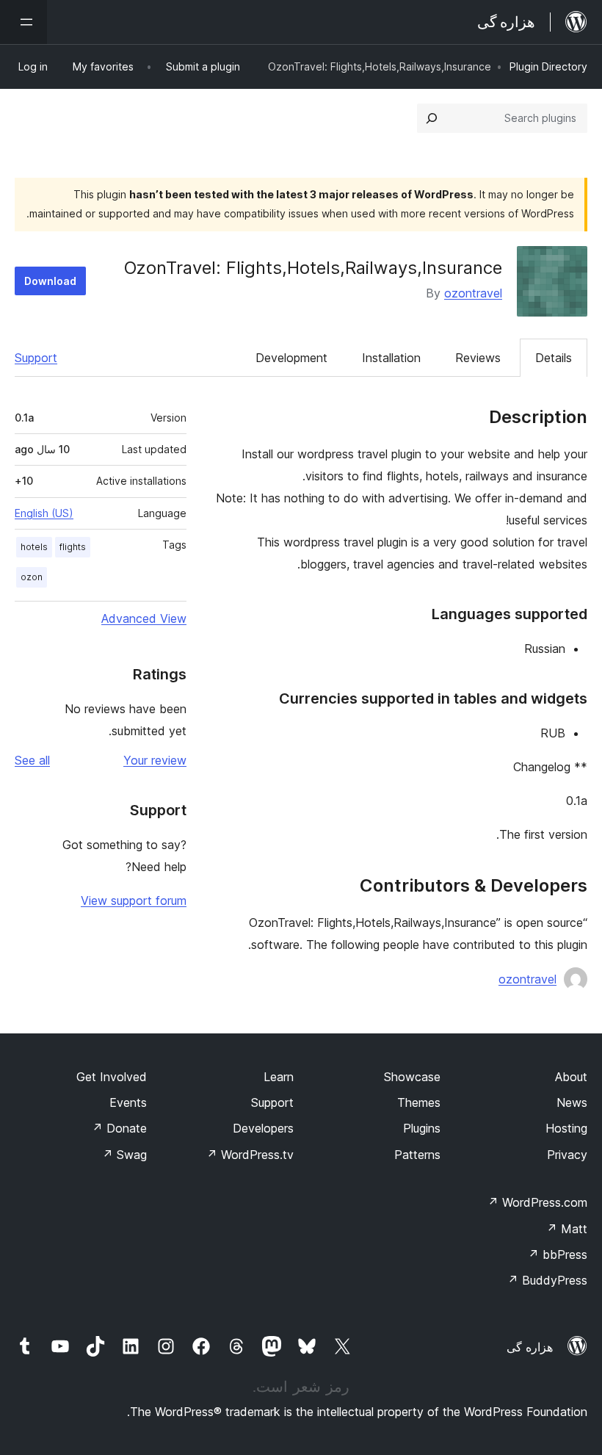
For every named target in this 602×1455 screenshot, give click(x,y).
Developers (263, 1128)
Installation (391, 357)
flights (72, 546)
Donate (119, 1128)
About (571, 1076)
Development (291, 357)
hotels (34, 546)
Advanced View (143, 618)
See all (32, 760)
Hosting (566, 1128)
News (571, 1102)
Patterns (417, 1154)
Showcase (412, 1076)
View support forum (133, 900)
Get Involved (111, 1076)
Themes (418, 1102)
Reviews (478, 357)
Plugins (421, 1128)
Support (36, 357)
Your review (154, 760)
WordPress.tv (250, 1154)
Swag (124, 1154)
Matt (566, 1228)
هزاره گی (530, 1347)
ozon (32, 576)
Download (50, 281)
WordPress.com (537, 1202)
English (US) (44, 513)
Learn (279, 1076)
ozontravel (473, 293)
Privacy (567, 1154)
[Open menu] (23, 22)
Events (128, 1102)
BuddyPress (547, 1280)
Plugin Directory (548, 66)
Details (553, 357)
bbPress (557, 1254)
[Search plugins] (431, 118)
